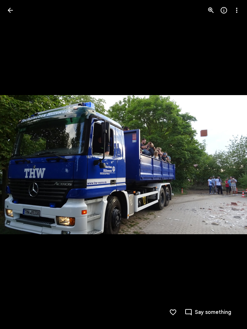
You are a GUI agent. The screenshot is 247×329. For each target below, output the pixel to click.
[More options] (236, 10)
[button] (18, 164)
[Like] (173, 312)
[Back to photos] (10, 10)
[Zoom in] (211, 10)
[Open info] (223, 10)
